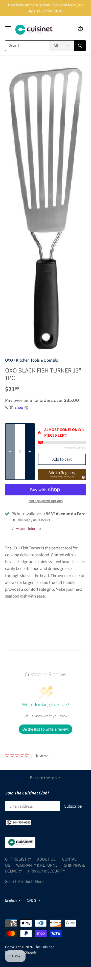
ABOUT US (46, 859)
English (11, 900)
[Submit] (80, 46)
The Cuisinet (44, 946)
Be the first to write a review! (45, 729)
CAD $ (31, 900)
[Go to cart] (80, 28)
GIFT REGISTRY (18, 859)
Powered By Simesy (75, 447)
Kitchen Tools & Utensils (37, 360)
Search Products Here (24, 881)
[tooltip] (82, 476)
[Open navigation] (8, 28)
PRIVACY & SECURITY (46, 871)
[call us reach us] (18, 822)
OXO (9, 360)
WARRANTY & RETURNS (37, 865)
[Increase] (30, 451)
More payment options (46, 501)
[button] (62, 474)
